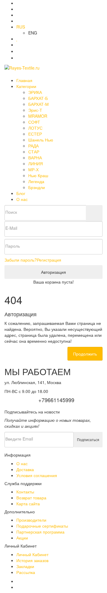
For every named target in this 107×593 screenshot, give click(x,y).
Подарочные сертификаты (42, 526)
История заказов (32, 560)
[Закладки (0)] (17, 39)
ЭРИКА (35, 92)
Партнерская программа (40, 532)
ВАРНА (35, 158)
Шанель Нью (40, 140)
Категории (26, 86)
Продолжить (85, 354)
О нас (22, 199)
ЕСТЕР (35, 134)
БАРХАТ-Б (38, 98)
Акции (22, 538)
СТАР (33, 152)
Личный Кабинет (32, 554)
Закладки (25, 566)
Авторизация (53, 272)
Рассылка (25, 572)
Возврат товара (31, 498)
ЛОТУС (35, 128)
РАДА (33, 146)
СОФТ (34, 122)
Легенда (36, 181)
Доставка (25, 469)
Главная (24, 80)
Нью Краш (38, 175)
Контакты (25, 492)
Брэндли (36, 187)
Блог (20, 193)
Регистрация (49, 260)
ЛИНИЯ (35, 163)
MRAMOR (37, 116)
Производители (31, 520)
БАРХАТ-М (38, 104)
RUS (20, 27)
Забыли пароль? (20, 260)
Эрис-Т (35, 110)
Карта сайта (28, 504)
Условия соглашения (36, 475)
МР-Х (33, 169)
